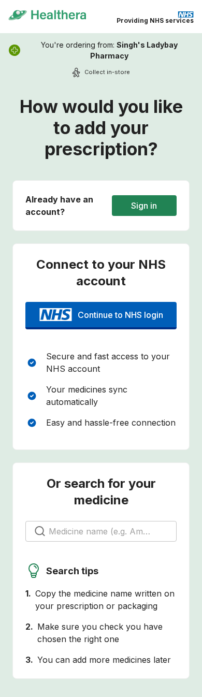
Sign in (144, 205)
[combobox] (101, 531)
